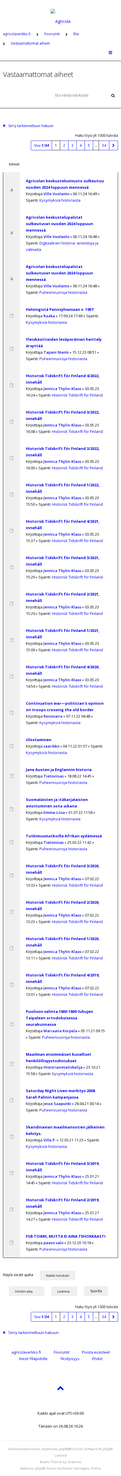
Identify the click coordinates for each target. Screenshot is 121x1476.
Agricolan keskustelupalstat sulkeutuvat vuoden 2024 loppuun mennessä (59, 224)
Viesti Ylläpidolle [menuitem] (33, 1358)
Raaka (49, 315)
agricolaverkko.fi (26, 1352)
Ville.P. (49, 1140)
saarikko (51, 746)
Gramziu (74, 1462)
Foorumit (61, 1352)
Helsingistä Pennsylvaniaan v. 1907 (59, 309)
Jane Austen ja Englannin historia (59, 769)
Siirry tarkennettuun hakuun (30, 125)
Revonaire (53, 716)
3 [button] (72, 145)
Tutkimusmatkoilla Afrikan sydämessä (64, 836)
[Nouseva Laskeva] (67, 1291)
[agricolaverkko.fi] (60, 13)
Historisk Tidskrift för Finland (77, 395)
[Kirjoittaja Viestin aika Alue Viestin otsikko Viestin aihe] (26, 1291)
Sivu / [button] (41, 145)
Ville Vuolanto (56, 193)
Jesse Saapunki (57, 1103)
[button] (113, 145)
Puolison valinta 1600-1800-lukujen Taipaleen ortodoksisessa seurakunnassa (59, 1018)
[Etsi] (113, 95)
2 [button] (64, 145)
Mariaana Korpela (60, 1030)
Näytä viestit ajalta (18, 1274)
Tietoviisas (53, 776)
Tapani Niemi (56, 352)
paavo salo (53, 1242)
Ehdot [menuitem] (97, 1358)
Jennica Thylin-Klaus (62, 388)
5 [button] (89, 145)
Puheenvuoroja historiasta (63, 292)
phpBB (64, 1449)
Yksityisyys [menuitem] (70, 1358)
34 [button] (104, 145)
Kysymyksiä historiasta (59, 200)
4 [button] (81, 145)
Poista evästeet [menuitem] (96, 1352)
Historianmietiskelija (63, 1067)
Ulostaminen (38, 739)
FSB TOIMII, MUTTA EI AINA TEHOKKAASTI (65, 1236)
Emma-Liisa (54, 812)
